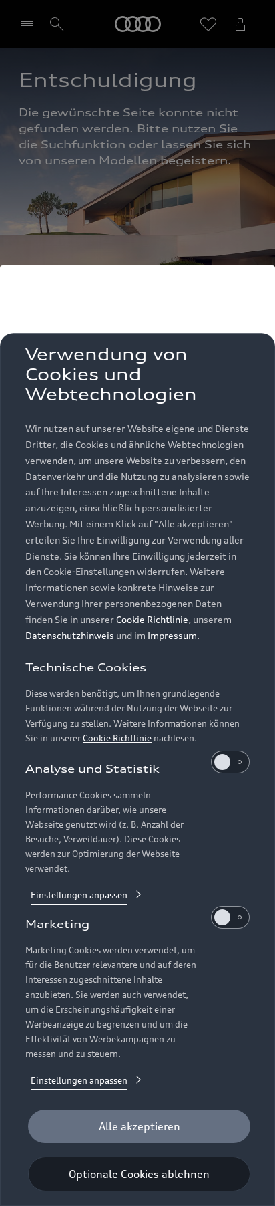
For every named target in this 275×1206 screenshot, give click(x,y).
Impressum (172, 635)
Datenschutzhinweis (69, 635)
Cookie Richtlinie (152, 619)
